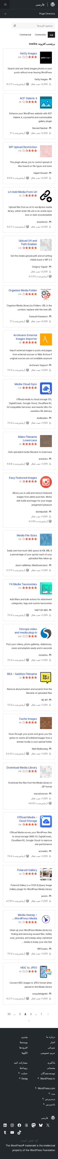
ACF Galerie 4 (28, 98)
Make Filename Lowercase (27, 438)
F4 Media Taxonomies (23, 584)
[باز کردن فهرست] (5, 4)
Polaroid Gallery (27, 870)
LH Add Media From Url (22, 191)
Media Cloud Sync (26, 384)
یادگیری (51, 1062)
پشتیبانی (51, 1067)
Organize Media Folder (23, 290)
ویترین (24, 1036)
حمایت (23, 1073)
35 (9, 1014)
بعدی (29, 1020)
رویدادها (24, 1067)
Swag (23, 1078)
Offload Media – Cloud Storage (27, 819)
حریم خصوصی (47, 1052)
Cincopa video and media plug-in (26, 630)
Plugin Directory (47, 13)
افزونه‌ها (23, 1047)
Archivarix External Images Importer (25, 337)
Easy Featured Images (23, 477)
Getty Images (28, 53)
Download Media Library (22, 767)
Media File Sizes (27, 535)
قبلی (48, 1014)
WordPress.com (45, 1088)
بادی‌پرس (49, 1104)
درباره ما (50, 1036)
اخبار (52, 1042)
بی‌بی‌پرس (48, 1098)
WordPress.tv (46, 1078)
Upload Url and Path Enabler (28, 242)
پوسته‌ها (24, 1042)
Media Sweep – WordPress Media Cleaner (26, 916)
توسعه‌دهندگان (48, 1073)
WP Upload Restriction (23, 147)
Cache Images (28, 718)
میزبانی (51, 1047)
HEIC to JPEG (29, 967)
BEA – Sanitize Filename (22, 673)
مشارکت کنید (21, 1062)
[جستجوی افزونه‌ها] (15, 26)
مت (51, 1093)
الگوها (25, 1052)
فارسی (44, 1117)
